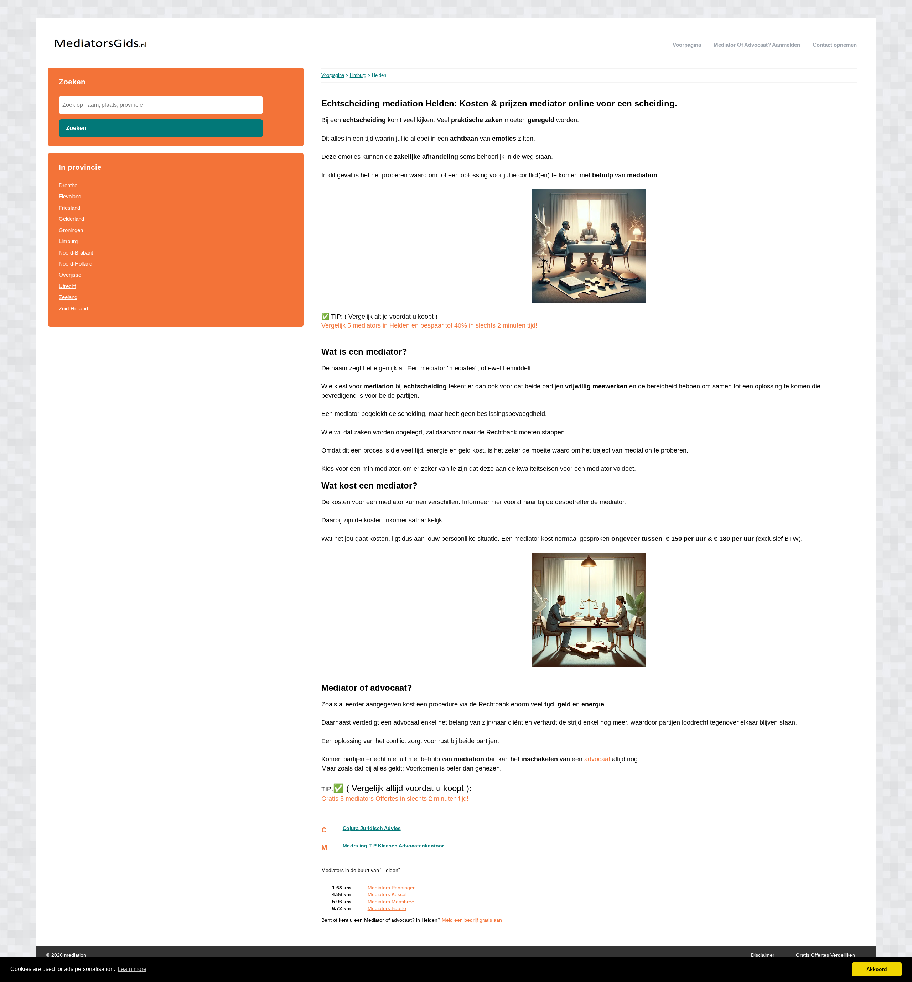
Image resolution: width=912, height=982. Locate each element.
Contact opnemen (835, 45)
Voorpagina (687, 45)
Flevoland (70, 196)
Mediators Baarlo (387, 908)
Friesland (69, 208)
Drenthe (68, 185)
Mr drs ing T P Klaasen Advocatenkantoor (393, 845)
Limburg (68, 241)
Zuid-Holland (73, 308)
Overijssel (70, 275)
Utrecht (67, 286)
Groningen (71, 230)
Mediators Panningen (392, 887)
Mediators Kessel (387, 894)
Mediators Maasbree (391, 901)
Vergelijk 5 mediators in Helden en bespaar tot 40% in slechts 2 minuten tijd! (429, 325)
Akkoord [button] (876, 969)
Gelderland (71, 219)
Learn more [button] (132, 969)
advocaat (597, 759)
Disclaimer (762, 955)
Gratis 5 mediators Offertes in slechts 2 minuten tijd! (394, 798)
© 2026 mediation (66, 955)
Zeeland (68, 297)
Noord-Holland (75, 264)
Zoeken (76, 128)
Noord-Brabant (76, 253)
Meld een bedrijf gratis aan (472, 920)
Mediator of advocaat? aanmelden (757, 45)
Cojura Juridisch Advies (372, 828)
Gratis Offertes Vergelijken (825, 955)
